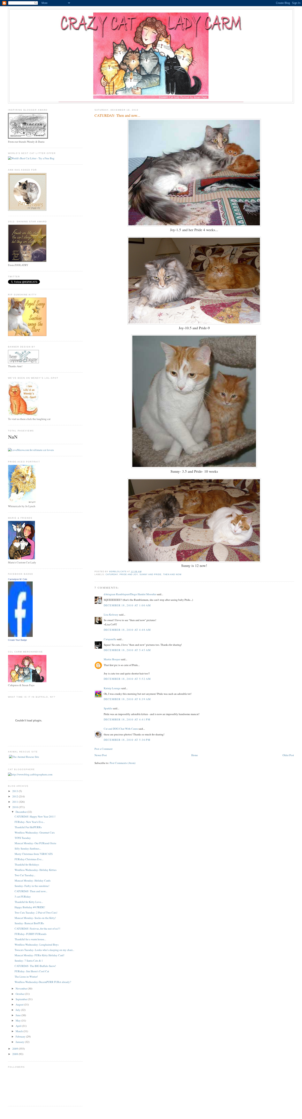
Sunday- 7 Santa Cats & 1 (29, 960)
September (22, 999)
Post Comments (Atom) (122, 763)
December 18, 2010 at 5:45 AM (127, 650)
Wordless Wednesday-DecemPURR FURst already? (43, 982)
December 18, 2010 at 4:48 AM (127, 630)
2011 (15, 802)
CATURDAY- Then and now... (31, 891)
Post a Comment (104, 749)
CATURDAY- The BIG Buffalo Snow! (35, 966)
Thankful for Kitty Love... (29, 902)
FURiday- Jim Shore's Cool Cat (32, 971)
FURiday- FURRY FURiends (30, 934)
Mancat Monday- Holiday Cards (33, 880)
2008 (15, 1054)
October (20, 994)
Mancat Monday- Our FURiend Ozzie (35, 843)
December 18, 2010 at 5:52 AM (127, 679)
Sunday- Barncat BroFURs (29, 923)
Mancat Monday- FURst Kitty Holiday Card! (39, 955)
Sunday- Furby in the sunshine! (32, 886)
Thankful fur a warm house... (30, 939)
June (18, 1015)
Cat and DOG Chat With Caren (121, 728)
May (18, 1020)
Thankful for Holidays (27, 864)
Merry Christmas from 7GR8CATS (34, 854)
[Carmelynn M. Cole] (20, 636)
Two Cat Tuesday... (25, 875)
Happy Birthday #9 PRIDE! (30, 907)
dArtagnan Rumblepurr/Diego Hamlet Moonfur (130, 594)
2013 (15, 791)
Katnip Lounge (112, 688)
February (21, 1036)
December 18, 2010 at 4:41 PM (127, 719)
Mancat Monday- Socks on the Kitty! (35, 918)
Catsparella (110, 639)
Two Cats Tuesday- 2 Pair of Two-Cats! (36, 912)
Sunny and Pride (150, 574)
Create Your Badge (17, 640)
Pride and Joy (129, 574)
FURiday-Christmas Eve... (29, 859)
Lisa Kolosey (111, 614)
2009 (15, 1048)
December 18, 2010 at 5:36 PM (127, 740)
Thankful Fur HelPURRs (28, 827)
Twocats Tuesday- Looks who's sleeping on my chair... (44, 950)
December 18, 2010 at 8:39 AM (127, 699)
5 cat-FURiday (23, 896)
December (21, 812)
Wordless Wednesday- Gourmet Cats (35, 832)
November (22, 988)
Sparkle (108, 708)
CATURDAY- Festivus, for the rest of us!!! (37, 928)
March (19, 1031)
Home (194, 755)
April (19, 1026)
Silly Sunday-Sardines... (28, 848)
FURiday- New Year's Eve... (30, 822)
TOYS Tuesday (23, 838)
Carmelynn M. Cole (17, 579)
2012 (15, 796)
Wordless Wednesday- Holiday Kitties (35, 870)
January (20, 1042)
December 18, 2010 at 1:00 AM (127, 605)
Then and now (172, 574)
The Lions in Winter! (26, 976)
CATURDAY (112, 574)
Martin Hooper (112, 659)
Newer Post (101, 755)
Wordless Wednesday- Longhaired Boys (37, 944)
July (18, 1010)
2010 (15, 807)
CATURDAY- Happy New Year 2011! (35, 816)
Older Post (288, 755)
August (20, 1004)
